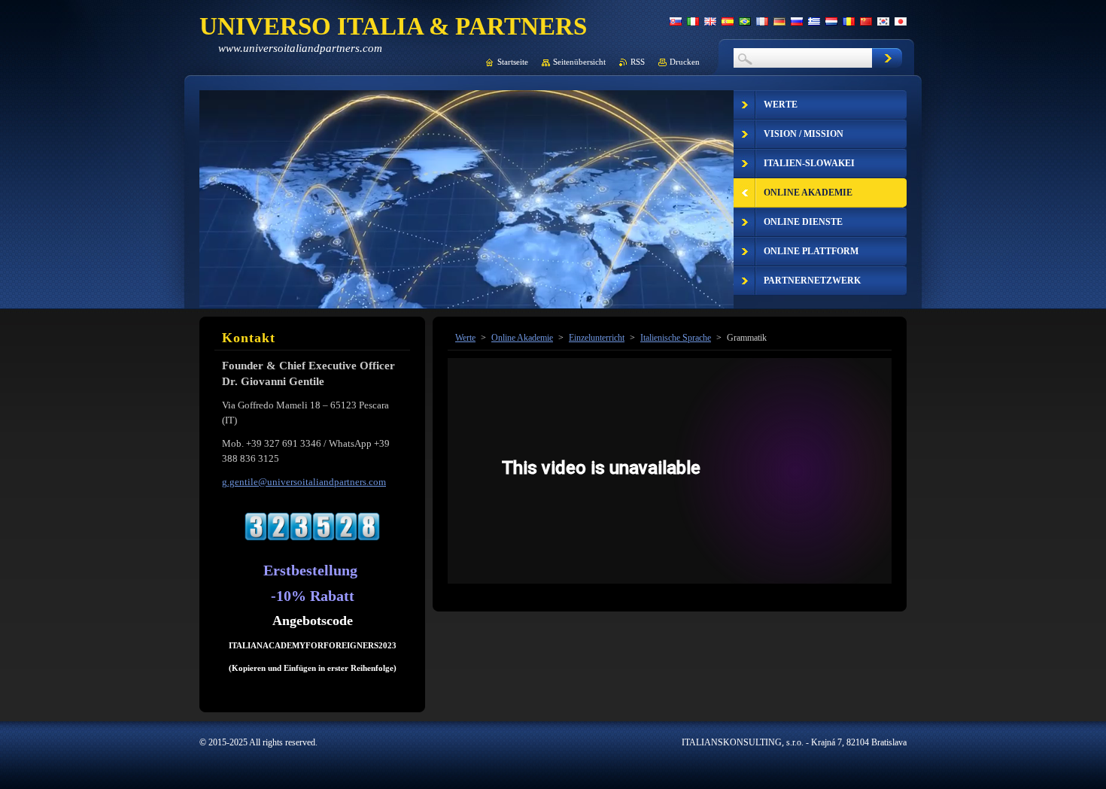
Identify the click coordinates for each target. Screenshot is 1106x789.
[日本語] (901, 21)
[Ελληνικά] (814, 21)
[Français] (762, 21)
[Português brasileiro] (745, 21)
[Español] (728, 21)
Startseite (512, 61)
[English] (710, 21)
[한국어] (883, 21)
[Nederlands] (831, 21)
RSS (637, 61)
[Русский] (797, 21)
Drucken (685, 61)
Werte (465, 337)
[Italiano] (693, 21)
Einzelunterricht (596, 337)
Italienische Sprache (675, 337)
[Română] (849, 21)
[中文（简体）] (866, 21)
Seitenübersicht (579, 61)
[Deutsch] (779, 21)
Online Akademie (522, 337)
